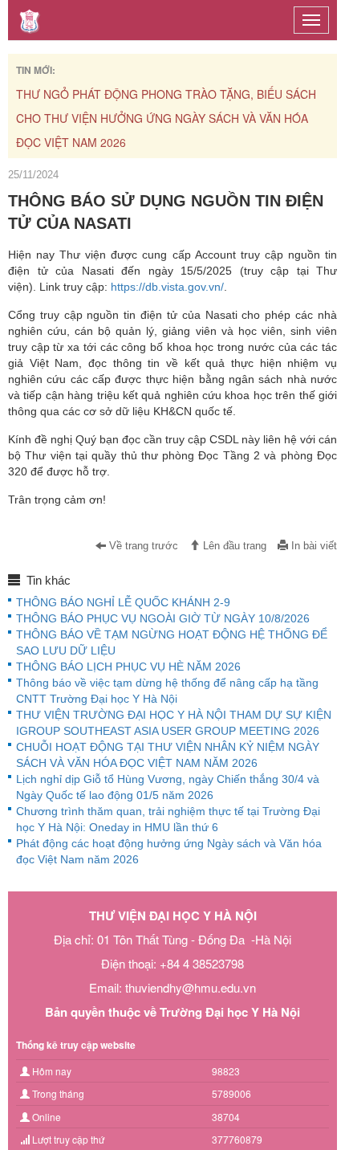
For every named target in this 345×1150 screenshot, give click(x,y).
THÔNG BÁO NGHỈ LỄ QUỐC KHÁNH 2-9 (123, 602)
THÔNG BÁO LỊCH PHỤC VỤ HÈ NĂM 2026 (128, 666)
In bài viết (312, 546)
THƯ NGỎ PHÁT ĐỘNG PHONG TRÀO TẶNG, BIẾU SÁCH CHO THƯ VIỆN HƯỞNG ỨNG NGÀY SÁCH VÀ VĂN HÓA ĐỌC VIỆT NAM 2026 (166, 118)
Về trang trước (142, 546)
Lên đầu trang (233, 546)
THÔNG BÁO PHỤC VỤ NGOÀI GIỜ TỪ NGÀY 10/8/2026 (163, 618)
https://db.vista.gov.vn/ (167, 286)
